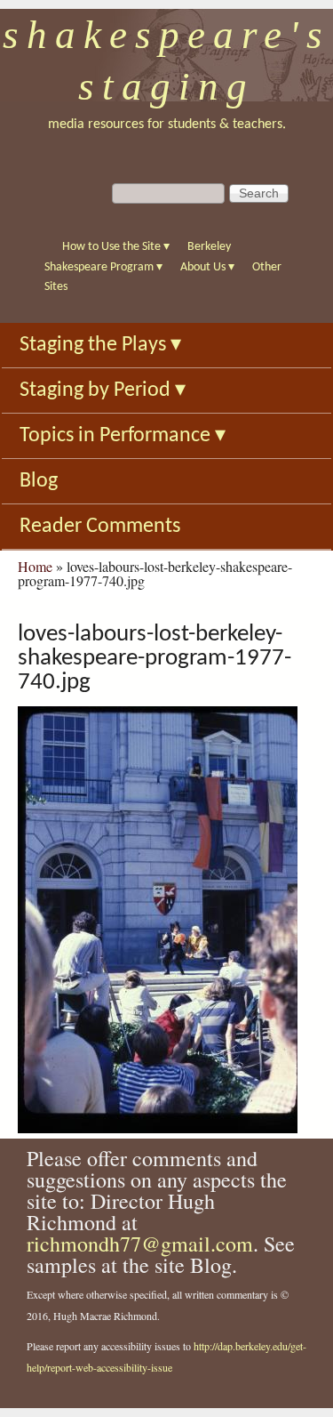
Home (35, 566)
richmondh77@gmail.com (140, 1243)
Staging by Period (103, 390)
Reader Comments (100, 526)
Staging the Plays (100, 345)
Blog (39, 481)
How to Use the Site (116, 247)
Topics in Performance (123, 436)
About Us (207, 267)
